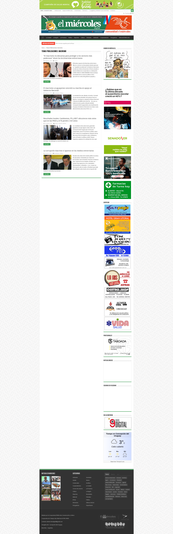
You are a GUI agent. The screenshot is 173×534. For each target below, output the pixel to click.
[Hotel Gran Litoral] (117, 224)
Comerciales (76, 483)
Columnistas (77, 10)
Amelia (74, 480)
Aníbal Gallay (116, 484)
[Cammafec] (117, 251)
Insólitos (88, 483)
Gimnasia (119, 477)
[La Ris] (117, 277)
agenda (124, 482)
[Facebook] (125, 13)
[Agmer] (117, 307)
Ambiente (95, 37)
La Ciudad (48, 37)
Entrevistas (75, 502)
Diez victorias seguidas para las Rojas (65, 43)
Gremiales (88, 477)
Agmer (107, 480)
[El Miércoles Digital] (86, 24)
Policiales (89, 37)
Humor (88, 480)
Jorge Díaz (117, 487)
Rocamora (119, 480)
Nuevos (113, 474)
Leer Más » (47, 81)
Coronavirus (112, 480)
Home (42, 37)
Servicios (84, 10)
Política (70, 37)
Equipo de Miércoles (68, 10)
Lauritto (115, 491)
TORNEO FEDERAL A (121, 494)
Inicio (43, 47)
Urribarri (127, 489)
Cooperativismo (104, 37)
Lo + (118, 474)
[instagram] (131, 13)
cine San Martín (109, 498)
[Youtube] (129, 13)
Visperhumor (89, 505)
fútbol (125, 491)
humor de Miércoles (110, 489)
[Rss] (124, 13)
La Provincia (63, 37)
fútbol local (124, 496)
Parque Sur (108, 487)
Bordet (117, 489)
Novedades (56, 93)
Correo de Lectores (78, 488)
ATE (113, 487)
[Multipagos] (117, 210)
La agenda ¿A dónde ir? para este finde (99, 10)
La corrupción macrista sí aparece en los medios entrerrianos (68, 151)
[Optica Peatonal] (117, 263)
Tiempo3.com (120, 461)
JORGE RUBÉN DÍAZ (110, 482)
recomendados (123, 484)
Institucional (58, 10)
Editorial (75, 497)
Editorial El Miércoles (124, 37)
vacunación (118, 482)
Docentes (120, 491)
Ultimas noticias (62, 123)
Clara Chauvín (109, 491)
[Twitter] (127, 13)
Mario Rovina (108, 484)
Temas (107, 474)
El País (74, 499)
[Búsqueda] (132, 10)
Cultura (83, 37)
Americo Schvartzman (110, 477)
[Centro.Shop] (117, 292)
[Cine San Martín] (117, 239)
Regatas (107, 494)
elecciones (113, 494)
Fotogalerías (114, 37)
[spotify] (132, 13)
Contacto (112, 10)
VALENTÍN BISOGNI (110, 496)
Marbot (122, 489)
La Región (55, 37)
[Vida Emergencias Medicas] (117, 323)
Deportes (76, 37)
